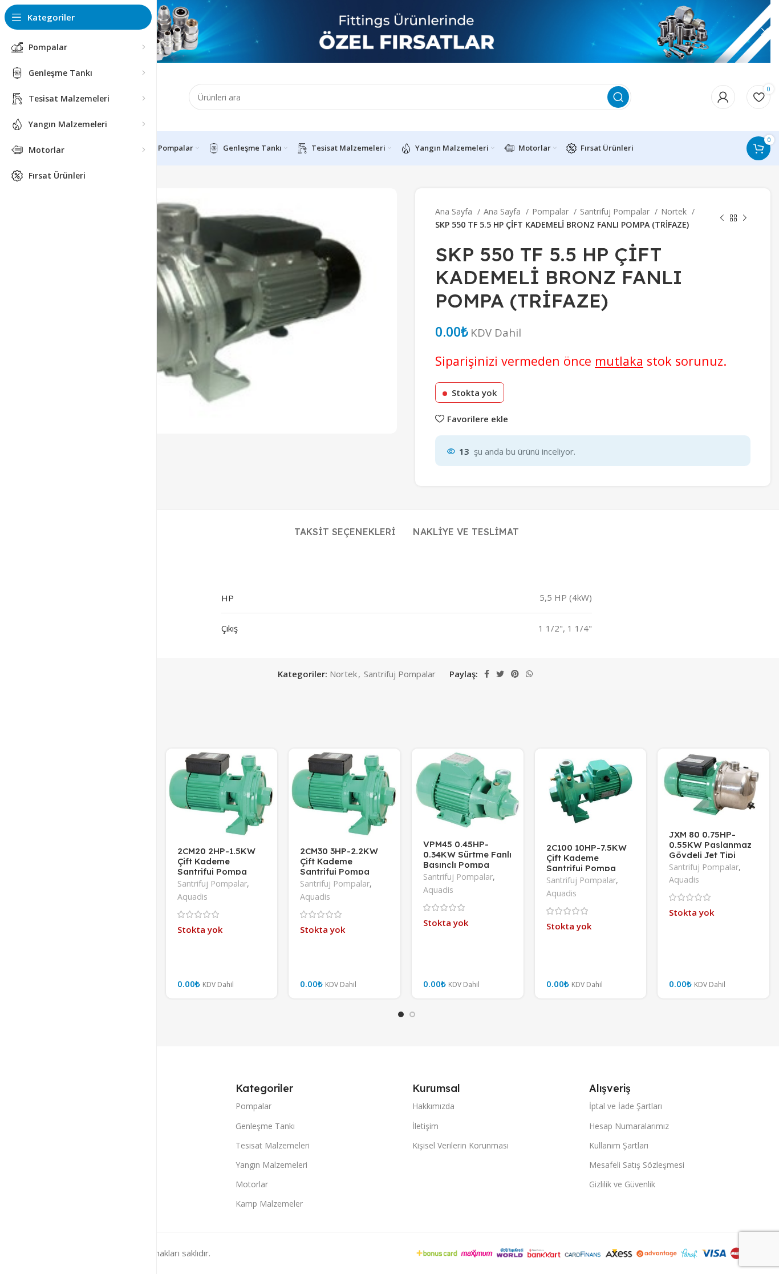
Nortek (675, 211)
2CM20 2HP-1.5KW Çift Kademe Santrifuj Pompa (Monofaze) (216, 866)
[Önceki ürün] (722, 218)
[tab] (345, 526)
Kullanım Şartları (618, 1145)
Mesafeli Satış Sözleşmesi (636, 1164)
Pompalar (551, 211)
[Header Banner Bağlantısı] (389, 31)
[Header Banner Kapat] (764, 31)
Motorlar (252, 1184)
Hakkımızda (433, 1106)
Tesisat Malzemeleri (273, 1145)
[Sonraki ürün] (744, 218)
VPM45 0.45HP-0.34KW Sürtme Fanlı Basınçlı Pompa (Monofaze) (467, 859)
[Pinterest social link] (515, 673)
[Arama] (618, 97)
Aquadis (192, 896)
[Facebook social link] (487, 673)
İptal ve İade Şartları (625, 1106)
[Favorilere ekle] (268, 767)
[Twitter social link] (500, 673)
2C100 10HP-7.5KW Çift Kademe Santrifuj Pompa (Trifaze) (586, 863)
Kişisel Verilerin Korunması (460, 1145)
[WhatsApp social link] (529, 673)
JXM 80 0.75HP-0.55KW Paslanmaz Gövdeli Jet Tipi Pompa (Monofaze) (710, 850)
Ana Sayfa (454, 211)
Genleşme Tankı (265, 1126)
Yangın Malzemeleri (271, 1164)
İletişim (425, 1126)
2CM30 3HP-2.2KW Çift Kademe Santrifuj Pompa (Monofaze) (339, 866)
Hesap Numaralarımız (629, 1126)
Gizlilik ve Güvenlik (622, 1184)
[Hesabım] (723, 97)
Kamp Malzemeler (269, 1203)
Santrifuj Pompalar (616, 211)
